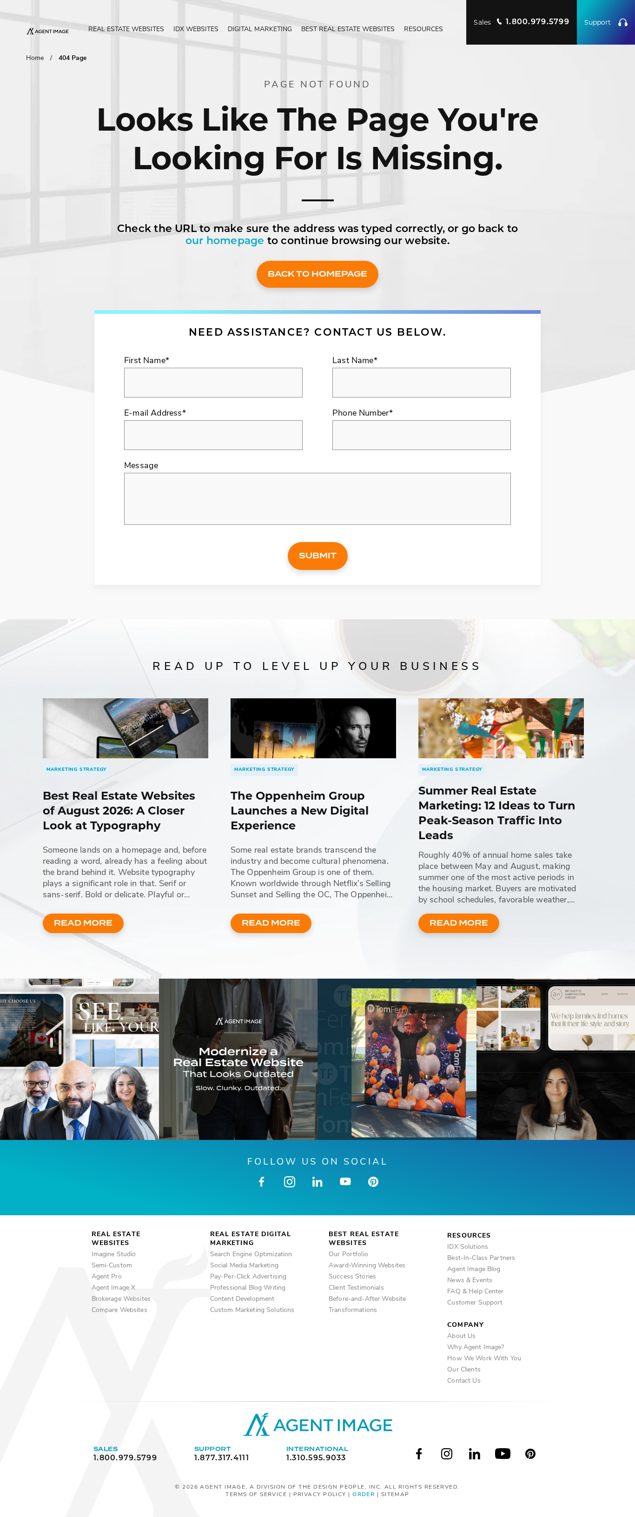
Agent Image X (114, 1288)
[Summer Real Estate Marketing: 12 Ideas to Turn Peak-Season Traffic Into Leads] (501, 728)
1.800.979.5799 (125, 1458)
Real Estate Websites (126, 29)
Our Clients (464, 1369)
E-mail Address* (155, 414)
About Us (461, 1336)
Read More (83, 923)
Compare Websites (119, 1310)
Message (141, 466)
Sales (521, 22)
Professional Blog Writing (248, 1288)
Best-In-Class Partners (481, 1258)
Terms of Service (256, 1494)
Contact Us (463, 1381)
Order (363, 1494)
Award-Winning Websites (367, 1265)
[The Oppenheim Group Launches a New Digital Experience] (314, 728)
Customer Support (475, 1302)
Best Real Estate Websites (348, 29)
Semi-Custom (112, 1265)
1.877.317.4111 (221, 1458)
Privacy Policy (319, 1494)
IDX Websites (195, 29)
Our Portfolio (348, 1254)
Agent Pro (107, 1276)
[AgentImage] (317, 1424)
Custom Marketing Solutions (252, 1310)
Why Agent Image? (475, 1347)
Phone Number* (362, 414)
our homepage (225, 241)
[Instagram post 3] (397, 1059)
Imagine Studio (114, 1254)
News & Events (469, 1280)
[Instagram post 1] (79, 1059)
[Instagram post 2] (238, 1059)
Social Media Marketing (244, 1265)
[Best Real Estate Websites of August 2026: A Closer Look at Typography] (126, 728)
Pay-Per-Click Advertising (248, 1276)
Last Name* (354, 361)
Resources (423, 29)
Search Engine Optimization (251, 1254)
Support (597, 22)
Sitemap (395, 1494)
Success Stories (352, 1276)
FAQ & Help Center (475, 1291)
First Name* (146, 361)
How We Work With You (484, 1358)
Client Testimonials (356, 1288)
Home (35, 58)
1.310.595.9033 (316, 1458)
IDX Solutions (467, 1247)
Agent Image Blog (473, 1269)
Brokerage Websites (121, 1299)
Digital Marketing (260, 29)
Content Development (242, 1299)
